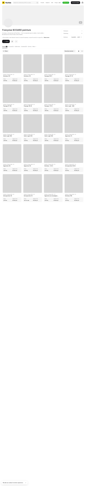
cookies (10, 482)
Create (42, 2)
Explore (48, 2)
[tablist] (35, 46)
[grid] (43, 128)
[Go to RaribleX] (65, 3)
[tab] (4, 46)
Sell (52, 2)
